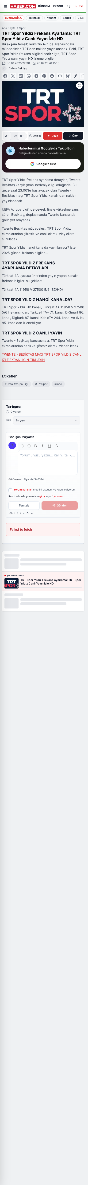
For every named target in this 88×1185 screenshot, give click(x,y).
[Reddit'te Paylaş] (52, 76)
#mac (58, 384)
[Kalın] (36, 446)
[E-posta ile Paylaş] (60, 76)
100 (14, 135)
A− (7, 135)
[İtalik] (42, 446)
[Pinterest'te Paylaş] (44, 76)
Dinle (55, 135)
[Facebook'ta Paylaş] (5, 76)
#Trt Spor (41, 384)
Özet (75, 135)
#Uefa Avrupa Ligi (16, 384)
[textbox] (47, 462)
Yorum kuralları (23, 489)
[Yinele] (29, 446)
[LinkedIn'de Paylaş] (21, 76)
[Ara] (68, 6)
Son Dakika (13, 18)
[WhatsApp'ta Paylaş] (28, 76)
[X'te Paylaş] (13, 76)
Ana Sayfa (8, 28)
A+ (22, 135)
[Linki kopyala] (75, 76)
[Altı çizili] (49, 446)
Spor (22, 28)
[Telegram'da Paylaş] (36, 76)
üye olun (57, 496)
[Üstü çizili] (57, 446)
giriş (42, 496)
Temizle (24, 505)
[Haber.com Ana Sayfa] (23, 6)
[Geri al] (22, 446)
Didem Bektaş (17, 68)
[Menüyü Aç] (5, 6)
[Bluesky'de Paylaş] (67, 76)
